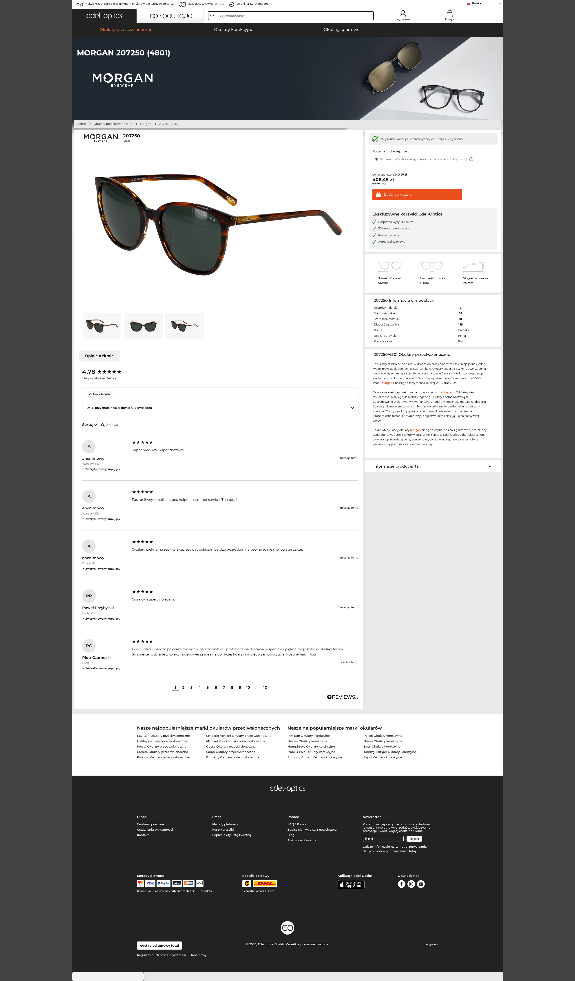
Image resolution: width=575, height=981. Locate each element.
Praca (216, 817)
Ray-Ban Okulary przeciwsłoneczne (163, 735)
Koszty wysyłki (223, 829)
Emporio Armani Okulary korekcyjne (315, 757)
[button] (104, 16)
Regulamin (145, 955)
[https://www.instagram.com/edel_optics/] (411, 884)
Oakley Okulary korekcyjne (307, 741)
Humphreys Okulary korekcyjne (311, 746)
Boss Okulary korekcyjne (382, 746)
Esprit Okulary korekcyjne (383, 757)
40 (264, 687)
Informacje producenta (396, 466)
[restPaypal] (164, 883)
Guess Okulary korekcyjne (383, 741)
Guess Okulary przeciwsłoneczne (231, 746)
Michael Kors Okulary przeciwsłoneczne (235, 741)
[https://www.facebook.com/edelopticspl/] (401, 884)
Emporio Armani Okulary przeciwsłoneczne (238, 735)
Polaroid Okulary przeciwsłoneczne (163, 757)
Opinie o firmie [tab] (99, 356)
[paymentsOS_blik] (177, 883)
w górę (431, 944)
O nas (141, 817)
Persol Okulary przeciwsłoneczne (161, 746)
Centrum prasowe (150, 824)
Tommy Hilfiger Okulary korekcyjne (390, 752)
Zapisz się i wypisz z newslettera (312, 829)
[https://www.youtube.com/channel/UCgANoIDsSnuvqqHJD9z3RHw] (421, 884)
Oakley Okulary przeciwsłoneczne (162, 741)
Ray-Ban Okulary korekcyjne (309, 735)
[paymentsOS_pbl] (188, 883)
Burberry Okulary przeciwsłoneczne (232, 757)
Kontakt (143, 835)
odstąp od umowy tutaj (159, 946)
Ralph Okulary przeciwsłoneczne (230, 752)
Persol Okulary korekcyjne (383, 735)
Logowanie (403, 19)
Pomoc (293, 817)
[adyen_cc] (140, 883)
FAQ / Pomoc (297, 824)
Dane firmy (198, 955)
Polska (476, 3)
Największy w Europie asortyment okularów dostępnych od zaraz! (129, 3)
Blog (291, 835)
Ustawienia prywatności (155, 829)
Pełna (462, 335)
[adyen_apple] (200, 883)
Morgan (145, 123)
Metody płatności (225, 824)
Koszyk (449, 19)
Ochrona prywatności (172, 955)
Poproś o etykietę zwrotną (231, 835)
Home (81, 123)
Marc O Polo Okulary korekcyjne (311, 752)
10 (248, 687)
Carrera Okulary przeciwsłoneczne (162, 752)
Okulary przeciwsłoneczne (113, 123)
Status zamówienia (302, 840)
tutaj (412, 851)
